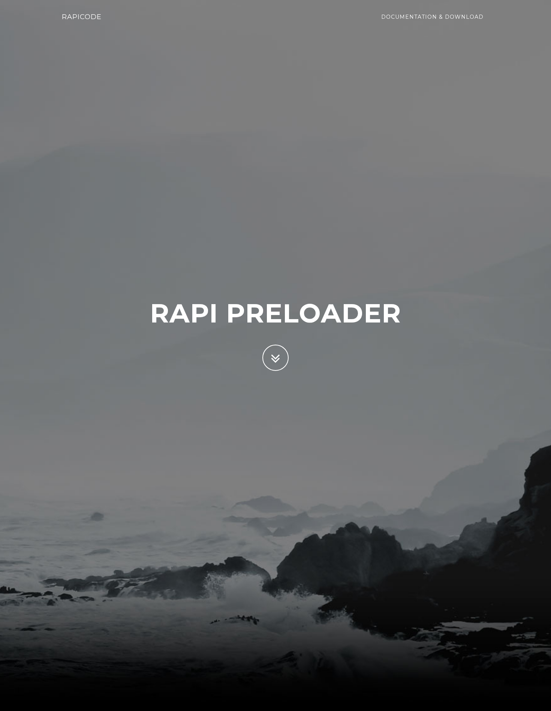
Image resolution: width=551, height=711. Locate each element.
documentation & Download (432, 17)
